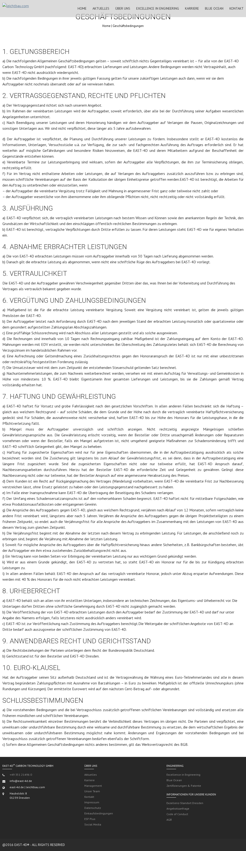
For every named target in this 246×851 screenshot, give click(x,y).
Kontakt (236, 8)
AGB (169, 819)
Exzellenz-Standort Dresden (184, 803)
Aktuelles (100, 8)
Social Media (92, 824)
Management (93, 785)
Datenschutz (92, 808)
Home (82, 8)
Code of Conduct (177, 814)
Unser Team (92, 791)
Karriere (192, 8)
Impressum (91, 802)
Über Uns (122, 8)
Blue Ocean (214, 8)
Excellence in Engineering (157, 8)
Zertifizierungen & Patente (183, 785)
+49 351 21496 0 (21, 774)
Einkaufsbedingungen (98, 813)
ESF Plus (89, 819)
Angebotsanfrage (177, 808)
